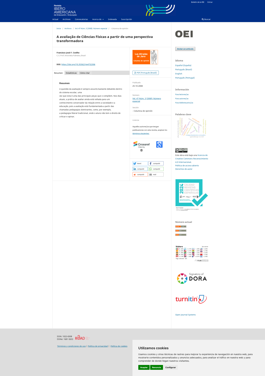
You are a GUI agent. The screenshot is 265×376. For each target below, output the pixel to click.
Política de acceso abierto (187, 165)
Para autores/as (181, 98)
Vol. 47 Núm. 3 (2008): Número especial (91, 28)
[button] (140, 163)
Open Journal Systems (185, 314)
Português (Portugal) (185, 77)
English (178, 73)
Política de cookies (119, 346)
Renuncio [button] (156, 367)
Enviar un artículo (185, 49)
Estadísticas (71, 73)
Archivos (67, 19)
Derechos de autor (183, 169)
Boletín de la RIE (197, 2)
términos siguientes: (140, 133)
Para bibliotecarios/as (184, 102)
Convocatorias (81, 19)
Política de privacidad (98, 346)
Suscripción (126, 19)
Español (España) (183, 65)
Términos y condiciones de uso (71, 346)
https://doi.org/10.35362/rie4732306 (78, 64)
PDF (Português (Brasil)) (146, 72)
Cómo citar (85, 73)
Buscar (207, 19)
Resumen (58, 73)
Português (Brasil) (183, 69)
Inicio (59, 28)
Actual (55, 19)
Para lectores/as (182, 94)
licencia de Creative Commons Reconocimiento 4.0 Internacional (191, 158)
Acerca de (97, 19)
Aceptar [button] (144, 367)
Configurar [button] (170, 367)
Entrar (210, 2)
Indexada (112, 19)
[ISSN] (82, 339)
